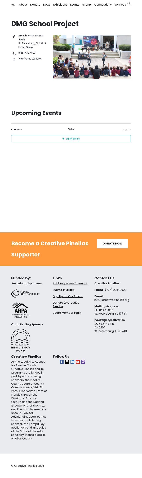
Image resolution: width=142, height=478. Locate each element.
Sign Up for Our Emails (68, 296)
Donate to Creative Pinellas (66, 304)
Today (71, 129)
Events (74, 5)
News (46, 5)
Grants (87, 5)
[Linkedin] (72, 362)
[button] (129, 3)
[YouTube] (78, 362)
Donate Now (112, 244)
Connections (103, 5)
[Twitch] (83, 362)
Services (120, 5)
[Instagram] (67, 362)
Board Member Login (67, 313)
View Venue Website (29, 58)
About (23, 5)
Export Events (73, 138)
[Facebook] (62, 362)
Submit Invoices (63, 290)
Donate (35, 5)
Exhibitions (60, 5)
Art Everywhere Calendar (70, 283)
